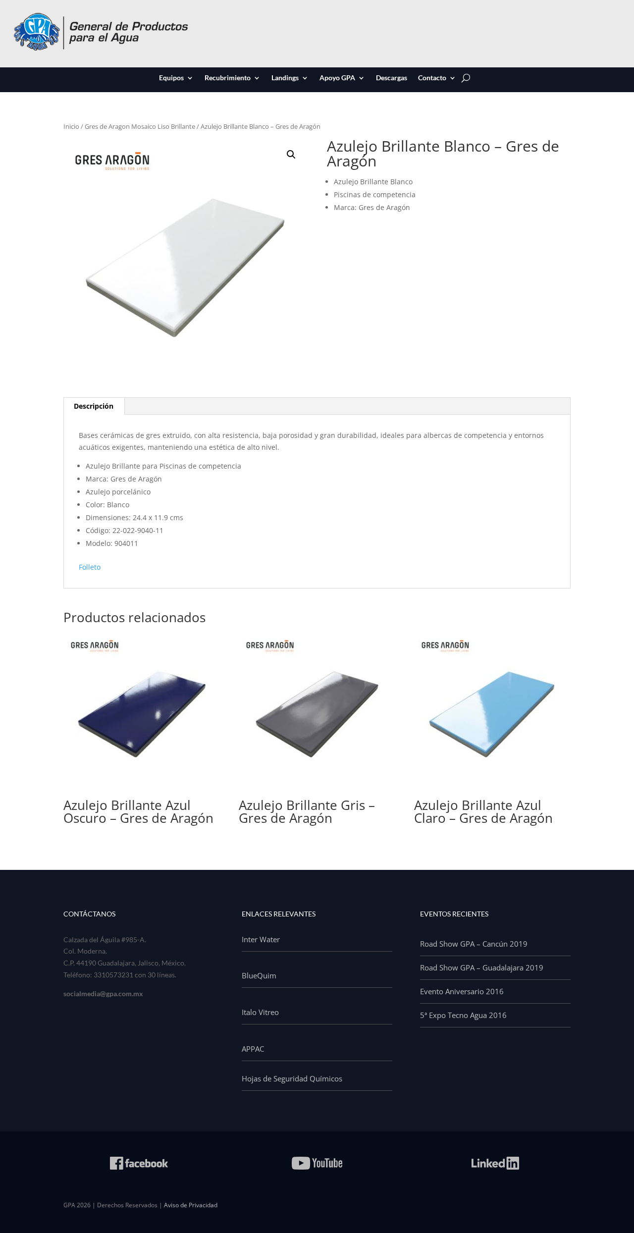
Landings (285, 78)
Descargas (391, 78)
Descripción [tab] (93, 406)
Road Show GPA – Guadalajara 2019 (481, 967)
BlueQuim (259, 975)
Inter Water (261, 939)
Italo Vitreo (260, 1012)
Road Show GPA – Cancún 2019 (474, 944)
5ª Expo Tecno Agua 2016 (463, 1015)
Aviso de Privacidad (190, 1205)
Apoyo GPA (337, 78)
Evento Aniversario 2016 (462, 991)
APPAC (253, 1049)
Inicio (71, 126)
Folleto (90, 567)
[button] (291, 154)
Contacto (432, 78)
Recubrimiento (228, 78)
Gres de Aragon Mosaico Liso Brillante (140, 126)
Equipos (171, 78)
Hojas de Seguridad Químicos (292, 1078)
